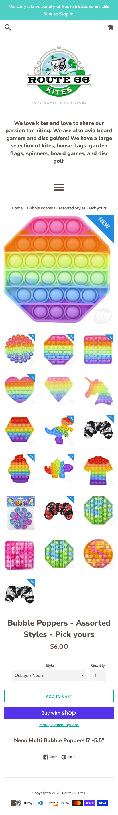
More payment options (59, 724)
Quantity (98, 665)
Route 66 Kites (73, 793)
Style (50, 665)
